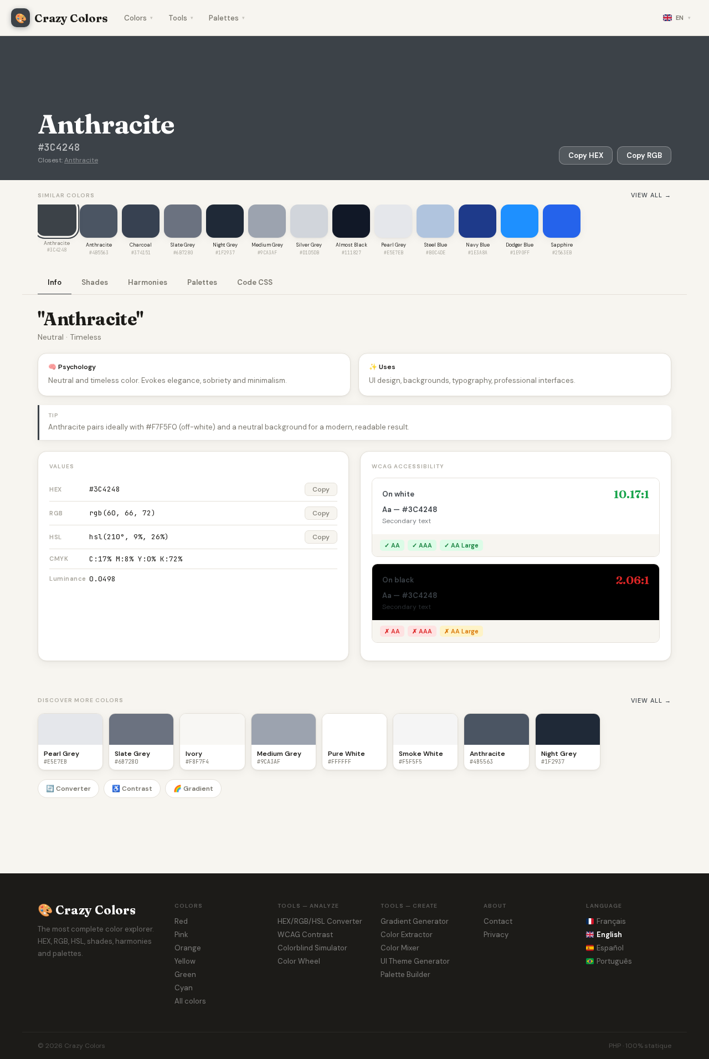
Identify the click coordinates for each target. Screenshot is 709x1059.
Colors (138, 18)
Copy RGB (644, 155)
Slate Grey (183, 245)
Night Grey (225, 245)
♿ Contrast (132, 788)
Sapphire (562, 245)
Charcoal (141, 245)
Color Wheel (299, 961)
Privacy (496, 934)
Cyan (183, 988)
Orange (187, 948)
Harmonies (147, 282)
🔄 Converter (68, 788)
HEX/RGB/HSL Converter (320, 921)
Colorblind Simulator (312, 948)
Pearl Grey (393, 245)
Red (181, 921)
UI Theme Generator (415, 961)
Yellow (185, 961)
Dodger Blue (519, 245)
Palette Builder (405, 974)
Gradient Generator (415, 921)
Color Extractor (407, 934)
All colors (190, 1001)
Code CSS (255, 282)
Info (54, 282)
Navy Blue (478, 245)
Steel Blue (435, 245)
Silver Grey (309, 245)
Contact (498, 921)
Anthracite (81, 160)
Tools (180, 18)
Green (185, 974)
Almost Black (351, 245)
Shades (94, 282)
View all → (651, 195)
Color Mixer (400, 948)
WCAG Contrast (305, 934)
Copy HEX (585, 155)
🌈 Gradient (193, 788)
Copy (321, 489)
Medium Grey (267, 245)
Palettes (227, 18)
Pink (181, 934)
